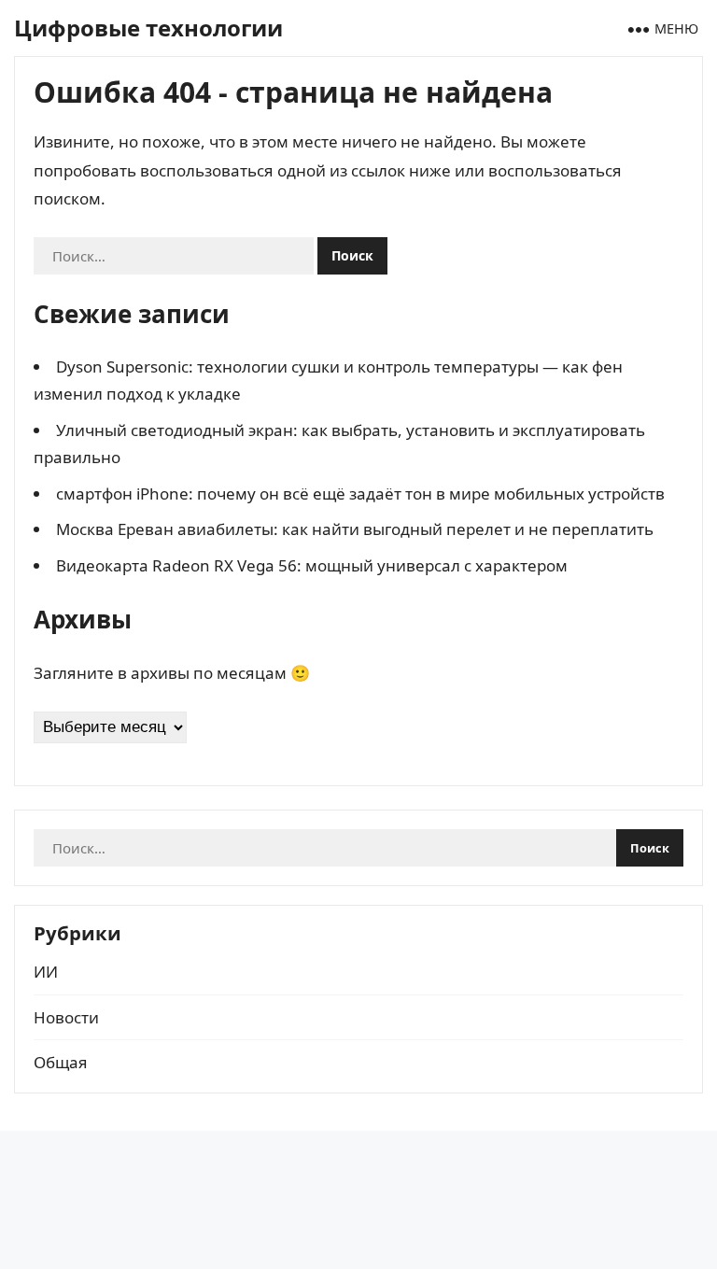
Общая (61, 1062)
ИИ (46, 971)
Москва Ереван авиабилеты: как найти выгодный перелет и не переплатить (355, 529)
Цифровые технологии (148, 27)
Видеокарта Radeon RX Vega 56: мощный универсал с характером (312, 565)
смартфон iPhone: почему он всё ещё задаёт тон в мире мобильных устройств (360, 493)
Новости (66, 1017)
